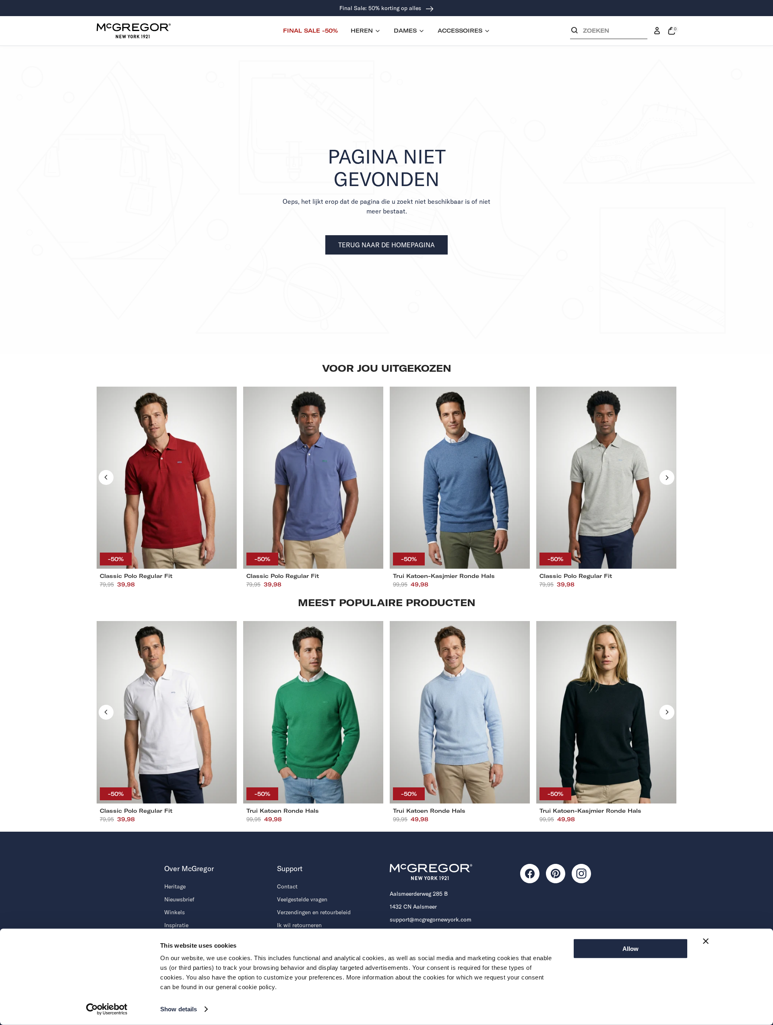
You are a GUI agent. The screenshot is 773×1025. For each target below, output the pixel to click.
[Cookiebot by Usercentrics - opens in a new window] (107, 1009)
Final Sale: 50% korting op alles (381, 8)
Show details (178, 1009)
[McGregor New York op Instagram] (581, 873)
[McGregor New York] (134, 30)
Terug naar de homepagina (386, 245)
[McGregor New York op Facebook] (529, 873)
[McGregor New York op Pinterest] (555, 873)
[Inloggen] (657, 31)
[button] (608, 32)
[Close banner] (706, 941)
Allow (630, 948)
